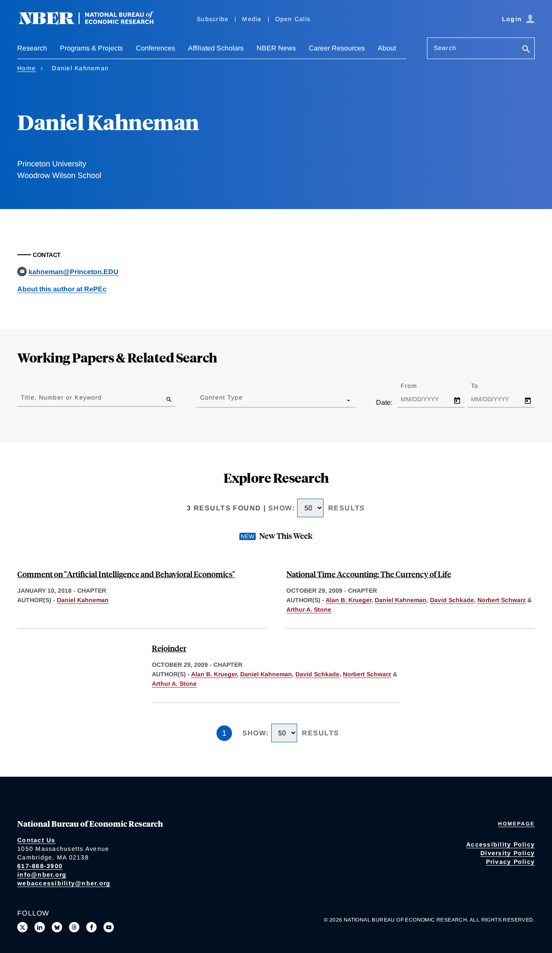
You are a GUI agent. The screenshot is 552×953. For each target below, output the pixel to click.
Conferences (155, 48)
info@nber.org (41, 874)
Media (251, 19)
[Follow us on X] (22, 927)
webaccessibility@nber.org (63, 883)
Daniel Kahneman (83, 600)
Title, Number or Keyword (61, 397)
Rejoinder (169, 648)
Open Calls (293, 19)
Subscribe (213, 19)
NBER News (276, 48)
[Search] (526, 50)
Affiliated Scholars (216, 48)
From (416, 385)
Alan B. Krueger (348, 600)
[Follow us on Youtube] (109, 927)
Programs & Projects (91, 48)
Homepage (516, 824)
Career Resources (337, 48)
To (482, 385)
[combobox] (202, 400)
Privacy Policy (510, 861)
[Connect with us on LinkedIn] (39, 927)
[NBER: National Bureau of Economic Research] (93, 22)
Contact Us (36, 840)
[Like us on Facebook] (91, 927)
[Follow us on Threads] (74, 927)
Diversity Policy (507, 853)
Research (32, 48)
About (387, 48)
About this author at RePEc (62, 289)
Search (445, 48)
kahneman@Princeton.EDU (73, 271)
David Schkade (452, 600)
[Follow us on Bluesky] (57, 927)
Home (26, 68)
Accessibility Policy (500, 844)
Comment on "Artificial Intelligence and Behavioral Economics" (126, 574)
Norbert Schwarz (501, 600)
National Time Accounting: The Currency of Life (368, 574)
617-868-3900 (40, 865)
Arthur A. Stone (308, 609)
